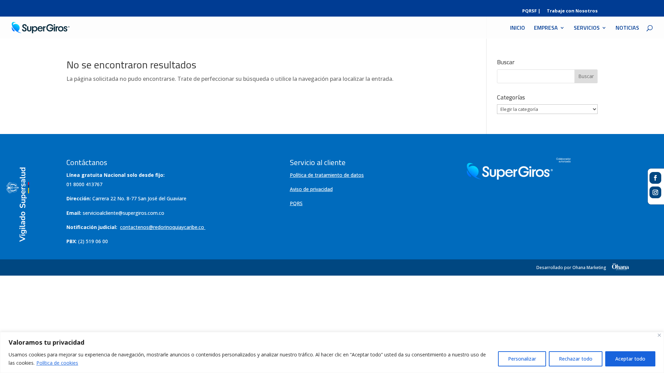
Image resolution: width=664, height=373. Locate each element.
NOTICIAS (627, 28)
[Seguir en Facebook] (655, 178)
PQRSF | (531, 11)
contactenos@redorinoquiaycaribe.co (162, 227)
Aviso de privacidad (311, 189)
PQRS (296, 203)
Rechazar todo (575, 358)
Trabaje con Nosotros (572, 11)
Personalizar (522, 358)
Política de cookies (57, 363)
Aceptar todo (630, 358)
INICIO (517, 28)
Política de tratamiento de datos (327, 175)
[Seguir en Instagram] (655, 192)
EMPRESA (546, 28)
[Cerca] (659, 335)
